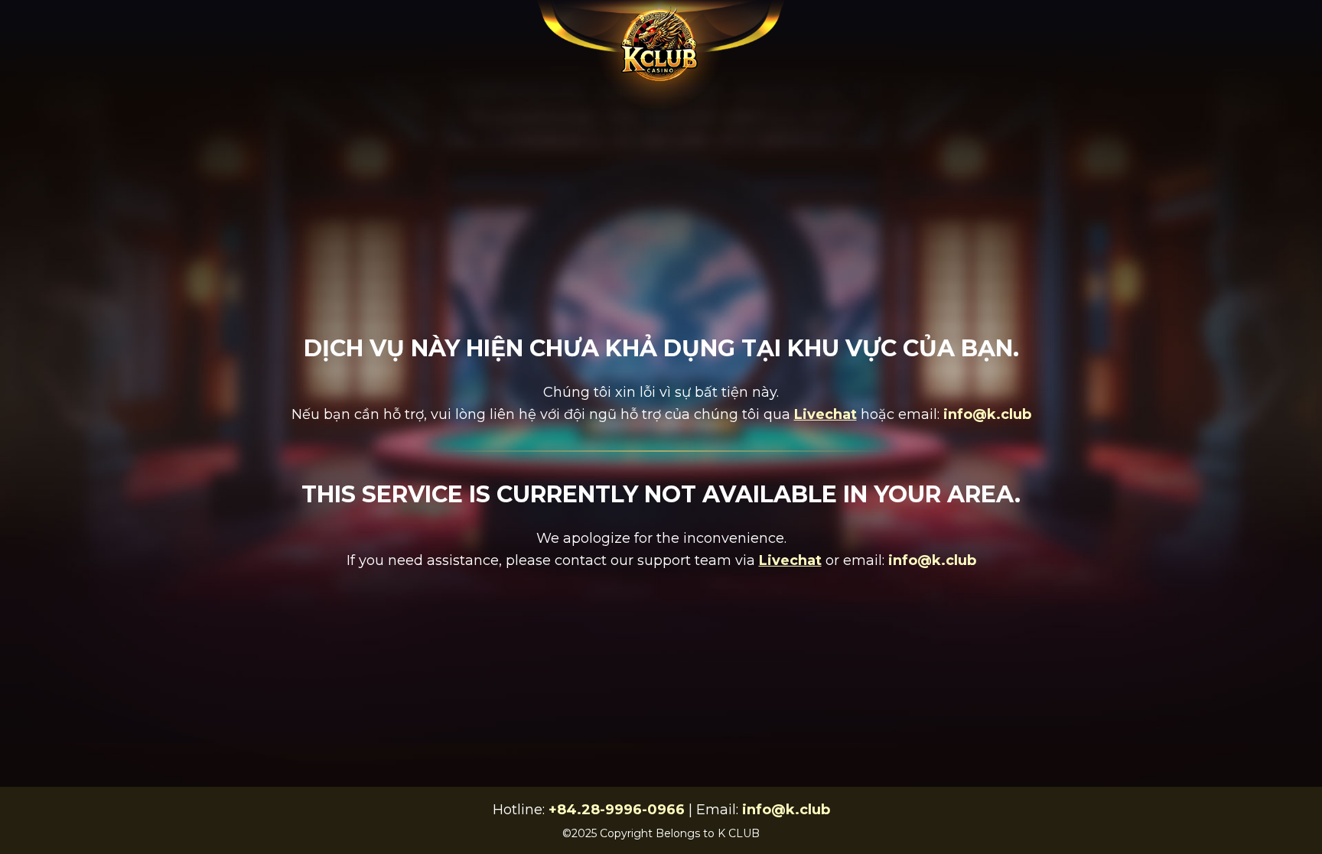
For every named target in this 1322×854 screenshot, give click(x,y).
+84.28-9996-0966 (617, 809)
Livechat (825, 414)
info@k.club (987, 414)
